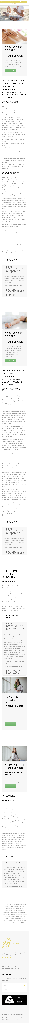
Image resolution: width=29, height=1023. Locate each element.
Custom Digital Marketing (17, 1014)
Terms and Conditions (17, 1020)
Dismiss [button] (24, 1)
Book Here (19, 285)
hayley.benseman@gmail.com (10, 968)
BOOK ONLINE (10, 70)
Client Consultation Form (14, 927)
